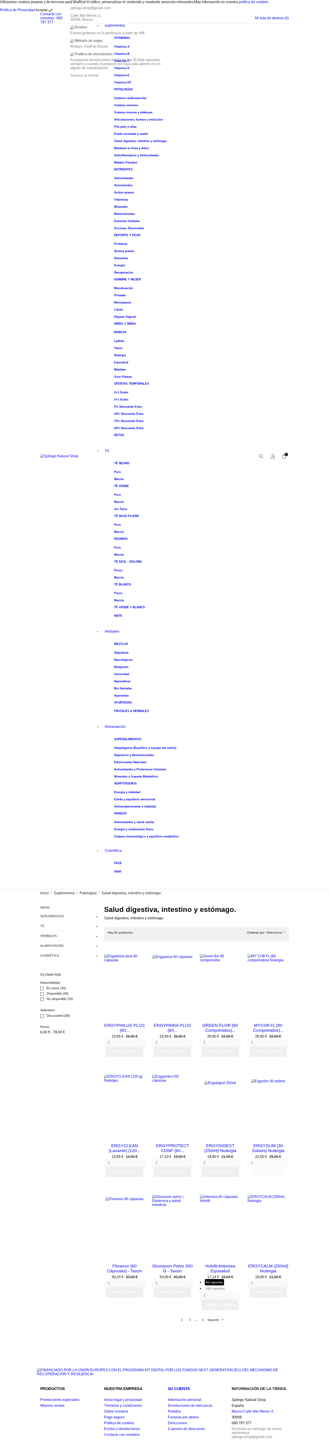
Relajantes (121, 667)
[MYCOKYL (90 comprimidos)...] (284, 958)
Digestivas (121, 652)
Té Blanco (122, 584)
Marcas (120, 332)
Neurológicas (123, 659)
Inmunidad (121, 674)
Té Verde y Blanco (129, 607)
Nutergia (120, 355)
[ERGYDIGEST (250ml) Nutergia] (236, 1079)
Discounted (58, 1015)
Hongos (120, 813)
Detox (119, 435)
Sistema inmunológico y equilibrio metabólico (146, 836)
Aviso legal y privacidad (123, 1400)
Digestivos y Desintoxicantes (134, 755)
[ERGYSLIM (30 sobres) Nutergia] (284, 1079)
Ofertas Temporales (131, 383)
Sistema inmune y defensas (133, 112)
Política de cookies (119, 1423)
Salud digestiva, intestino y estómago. (140, 141)
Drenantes (121, 258)
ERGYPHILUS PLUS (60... (124, 1028)
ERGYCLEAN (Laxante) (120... (124, 1148)
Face (118, 863)
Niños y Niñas (125, 323)
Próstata (120, 295)
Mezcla (119, 479)
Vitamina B (121, 53)
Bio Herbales (123, 688)
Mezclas (121, 644)
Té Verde (121, 486)
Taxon (118, 348)
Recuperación (123, 272)
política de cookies (253, 2)
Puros (118, 570)
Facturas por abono (183, 1417)
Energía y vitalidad (127, 792)
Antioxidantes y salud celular (134, 822)
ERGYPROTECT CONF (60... (172, 1148)
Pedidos (174, 1411)
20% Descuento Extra (128, 428)
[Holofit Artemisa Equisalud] (236, 1199)
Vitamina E (121, 75)
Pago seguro (114, 1417)
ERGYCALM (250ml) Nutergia (268, 1268)
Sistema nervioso (126, 105)
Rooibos (121, 538)
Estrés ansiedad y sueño (131, 134)
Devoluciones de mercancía (190, 1405)
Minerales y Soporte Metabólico (136, 776)
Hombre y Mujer (127, 279)
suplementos (115, 25)
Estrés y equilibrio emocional (134, 799)
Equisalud (121, 362)
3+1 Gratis (121, 399)
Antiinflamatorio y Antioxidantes (136, 155)
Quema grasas (124, 251)
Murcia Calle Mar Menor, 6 (252, 1411)
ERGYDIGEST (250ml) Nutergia (220, 1148)
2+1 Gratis (121, 392)
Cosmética (113, 850)
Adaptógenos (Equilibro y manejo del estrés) (145, 748)
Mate (118, 615)
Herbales (112, 631)
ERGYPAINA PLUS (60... (172, 1028)
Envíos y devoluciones (122, 1429)
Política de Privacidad (17, 10)
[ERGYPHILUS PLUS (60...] (141, 958)
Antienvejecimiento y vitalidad (135, 806)
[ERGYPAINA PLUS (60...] (188, 958)
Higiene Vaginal (125, 316)
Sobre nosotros (116, 1411)
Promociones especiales (59, 1400)
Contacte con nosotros (122, 1435)
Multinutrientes (124, 214)
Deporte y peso (127, 235)
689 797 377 (51, 20)
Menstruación (123, 288)
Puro (117, 472)
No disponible (60, 999)
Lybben (119, 341)
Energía (119, 265)
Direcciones (177, 1423)
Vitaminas (122, 38)
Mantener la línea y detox (131, 148)
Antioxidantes (123, 178)
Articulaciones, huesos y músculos (138, 119)
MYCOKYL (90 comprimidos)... (268, 1028)
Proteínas (120, 244)
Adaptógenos (125, 783)
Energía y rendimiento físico (134, 829)
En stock (56, 988)
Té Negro (121, 463)
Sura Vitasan (123, 376)
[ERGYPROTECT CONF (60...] (188, 1079)
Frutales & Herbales (131, 711)
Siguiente (215, 1320)
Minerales (121, 206)
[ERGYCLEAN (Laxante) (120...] (141, 1079)
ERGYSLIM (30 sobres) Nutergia (268, 1148)
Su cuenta (179, 1388)
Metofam (120, 369)
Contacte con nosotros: (50, 16)
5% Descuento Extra (128, 406)
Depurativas (122, 681)
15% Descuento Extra (128, 421)
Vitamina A (121, 46)
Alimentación (115, 727)
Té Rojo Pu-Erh (126, 516)
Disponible (57, 993)
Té (107, 451)
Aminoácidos (123, 185)
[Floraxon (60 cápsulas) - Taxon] (141, 1199)
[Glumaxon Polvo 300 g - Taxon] (188, 1199)
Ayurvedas (121, 695)
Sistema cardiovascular (130, 98)
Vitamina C (121, 61)
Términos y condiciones (123, 1405)
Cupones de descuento (186, 1429)
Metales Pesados (125, 162)
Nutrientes (123, 169)
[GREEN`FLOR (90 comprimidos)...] (236, 958)
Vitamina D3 (122, 82)
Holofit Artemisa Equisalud (220, 1268)
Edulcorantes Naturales (130, 762)
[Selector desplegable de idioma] (273, 456)
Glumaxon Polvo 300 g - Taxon (172, 1268)
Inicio (45, 907)
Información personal (184, 1400)
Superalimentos (127, 739)
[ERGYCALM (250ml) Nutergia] (284, 1199)
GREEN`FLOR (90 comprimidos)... (220, 1028)
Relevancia (275, 932)
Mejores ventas (52, 1405)
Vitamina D (121, 68)
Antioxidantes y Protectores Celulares (140, 769)
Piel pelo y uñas (125, 126)
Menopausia (122, 302)
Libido (118, 309)
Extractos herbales (127, 221)
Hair (117, 871)
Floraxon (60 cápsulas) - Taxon (124, 1268)
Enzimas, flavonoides (129, 228)
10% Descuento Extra (128, 413)
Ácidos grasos (124, 192)
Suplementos (52, 916)
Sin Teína (120, 509)
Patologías (123, 89)
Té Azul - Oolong (128, 561)
